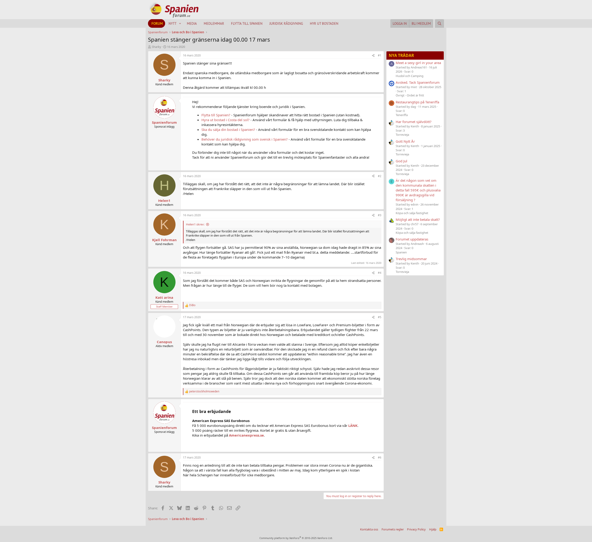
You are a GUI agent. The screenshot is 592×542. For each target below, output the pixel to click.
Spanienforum (164, 122)
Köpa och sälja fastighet (412, 213)
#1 (379, 55)
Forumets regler (393, 529)
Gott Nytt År (405, 141)
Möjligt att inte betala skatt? (418, 219)
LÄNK (353, 425)
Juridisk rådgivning (286, 23)
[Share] (373, 55)
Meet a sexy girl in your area (418, 62)
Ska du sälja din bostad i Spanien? (228, 129)
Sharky (156, 47)
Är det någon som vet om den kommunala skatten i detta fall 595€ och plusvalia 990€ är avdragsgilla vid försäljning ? (418, 190)
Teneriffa (402, 115)
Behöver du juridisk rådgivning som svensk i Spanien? (244, 139)
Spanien (401, 252)
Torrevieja (402, 134)
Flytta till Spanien (246, 23)
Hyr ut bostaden (324, 23)
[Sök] (439, 23)
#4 (379, 273)
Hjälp (432, 529)
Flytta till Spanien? (215, 115)
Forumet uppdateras (412, 239)
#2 (379, 176)
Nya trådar (401, 55)
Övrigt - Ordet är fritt (410, 95)
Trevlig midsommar (411, 258)
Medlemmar (214, 23)
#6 (379, 457)
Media (192, 23)
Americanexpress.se (246, 435)
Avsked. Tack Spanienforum (418, 82)
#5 (379, 317)
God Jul (401, 161)
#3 (379, 215)
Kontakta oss (369, 529)
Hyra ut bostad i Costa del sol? (225, 119)
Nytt (172, 23)
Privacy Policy (416, 529)
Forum (157, 23)
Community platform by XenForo (296, 538)
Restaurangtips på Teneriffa (417, 102)
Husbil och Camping (409, 76)
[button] (180, 23)
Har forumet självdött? (414, 121)
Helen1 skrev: (195, 224)
